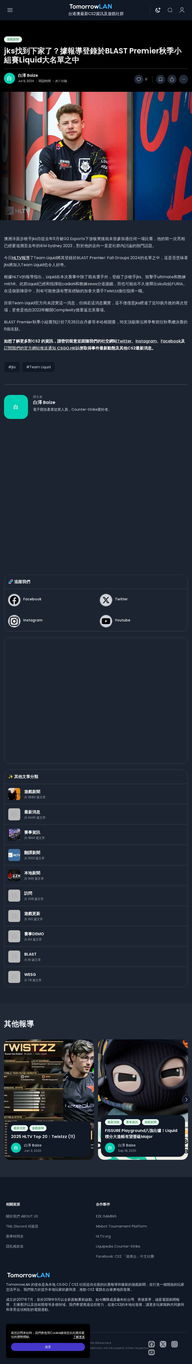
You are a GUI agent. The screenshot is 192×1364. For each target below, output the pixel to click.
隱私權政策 (15, 1246)
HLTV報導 (21, 258)
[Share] (172, 79)
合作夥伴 (103, 1204)
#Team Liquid (38, 367)
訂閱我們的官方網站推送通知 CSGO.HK (40, 348)
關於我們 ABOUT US (22, 1216)
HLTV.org (103, 1236)
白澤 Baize (28, 76)
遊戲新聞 (13, 39)
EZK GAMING (106, 1216)
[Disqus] (96, 491)
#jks (12, 367)
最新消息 (20, 1128)
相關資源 (13, 1204)
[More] (183, 79)
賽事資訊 (132, 1122)
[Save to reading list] (160, 79)
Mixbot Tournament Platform (121, 1226)
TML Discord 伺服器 (22, 1226)
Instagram (146, 341)
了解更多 (79, 1337)
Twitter (124, 341)
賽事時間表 (15, 1236)
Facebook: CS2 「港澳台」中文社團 (125, 1256)
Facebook (171, 341)
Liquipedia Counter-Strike (118, 1246)
